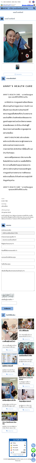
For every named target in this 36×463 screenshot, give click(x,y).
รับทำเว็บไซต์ (11, 459)
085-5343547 (7, 2)
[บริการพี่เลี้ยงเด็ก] (26, 324)
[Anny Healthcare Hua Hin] (10, 416)
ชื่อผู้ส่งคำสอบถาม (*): (7, 244)
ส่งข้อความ (7, 309)
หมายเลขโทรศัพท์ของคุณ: (8, 257)
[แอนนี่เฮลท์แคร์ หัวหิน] (26, 348)
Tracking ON (20, 455)
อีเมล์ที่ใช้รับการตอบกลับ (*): (9, 251)
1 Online (15, 455)
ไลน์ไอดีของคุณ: (6, 264)
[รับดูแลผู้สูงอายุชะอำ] (26, 394)
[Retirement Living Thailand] (26, 371)
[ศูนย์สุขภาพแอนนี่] (10, 358)
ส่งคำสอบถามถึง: (6, 230)
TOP (33, 461)
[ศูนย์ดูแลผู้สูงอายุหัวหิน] (10, 388)
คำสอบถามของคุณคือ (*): (8, 237)
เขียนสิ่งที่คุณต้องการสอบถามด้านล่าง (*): (13, 271)
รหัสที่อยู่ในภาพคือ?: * (7, 300)
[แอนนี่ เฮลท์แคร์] (30, 2)
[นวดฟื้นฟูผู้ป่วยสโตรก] (10, 329)
